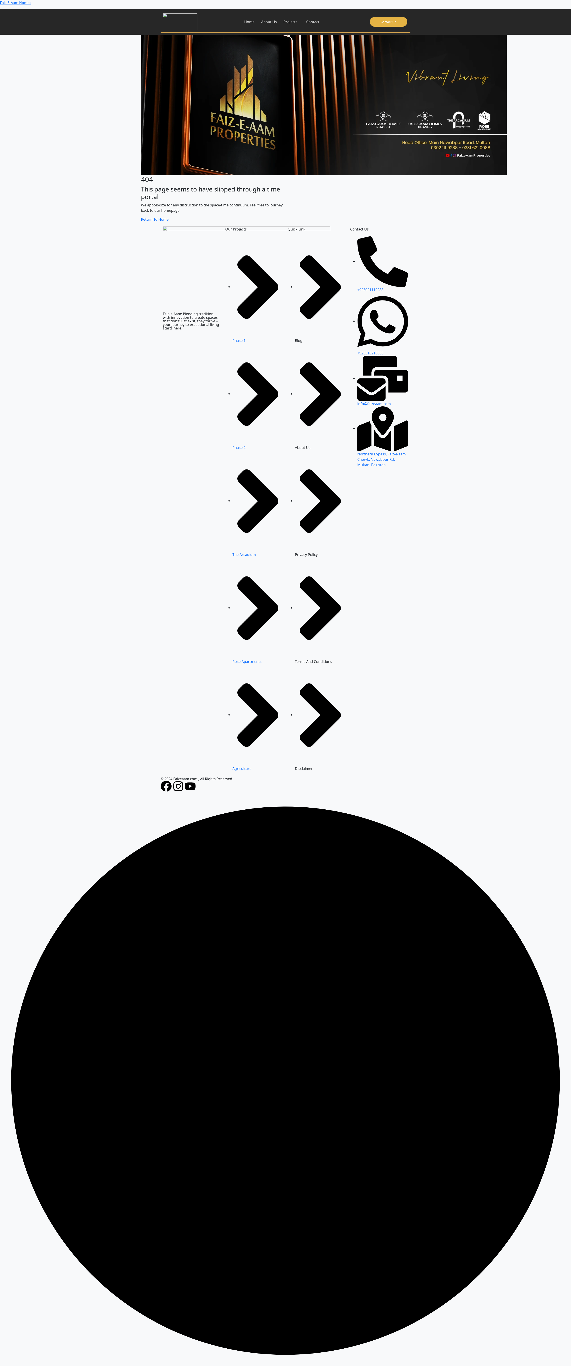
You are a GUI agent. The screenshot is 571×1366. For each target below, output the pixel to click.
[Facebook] (166, 786)
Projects (290, 21)
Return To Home (155, 219)
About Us (269, 21)
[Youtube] (190, 786)
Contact (312, 21)
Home (249, 21)
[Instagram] (178, 786)
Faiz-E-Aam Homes (15, 2)
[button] (291, 22)
